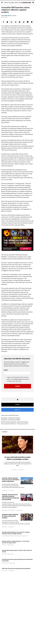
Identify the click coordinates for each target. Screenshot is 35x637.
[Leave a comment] (28, 22)
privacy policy (18, 379)
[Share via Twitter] (7, 22)
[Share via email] (20, 22)
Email (5, 370)
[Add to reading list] (32, 22)
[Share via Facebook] (3, 22)
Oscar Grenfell (4, 15)
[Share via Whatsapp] (12, 22)
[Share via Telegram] (16, 22)
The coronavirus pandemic (8, 422)
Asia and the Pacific (22, 422)
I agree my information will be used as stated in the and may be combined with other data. (18, 379)
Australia (4, 418)
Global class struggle (14, 418)
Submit (17, 386)
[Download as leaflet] (24, 22)
